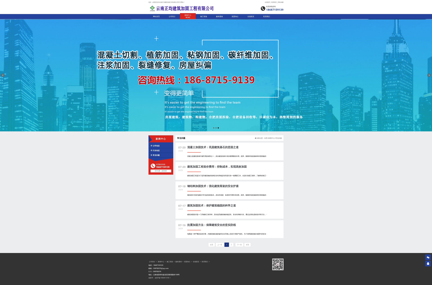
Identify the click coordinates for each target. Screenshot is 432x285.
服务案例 (219, 16)
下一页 (239, 243)
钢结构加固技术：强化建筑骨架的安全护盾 (213, 184)
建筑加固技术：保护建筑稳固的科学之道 (211, 204)
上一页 (219, 243)
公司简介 (172, 16)
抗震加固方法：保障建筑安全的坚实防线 (211, 223)
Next (429, 74)
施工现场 (203, 16)
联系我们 (274, 2)
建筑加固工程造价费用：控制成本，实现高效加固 (217, 165)
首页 (265, 137)
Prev (3, 74)
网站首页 (156, 16)
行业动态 (155, 149)
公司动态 (155, 144)
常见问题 (155, 154)
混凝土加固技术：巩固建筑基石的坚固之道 (213, 145)
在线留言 (267, 2)
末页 (247, 243)
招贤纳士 (235, 16)
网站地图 (281, 2)
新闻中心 (187, 16)
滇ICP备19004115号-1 (163, 276)
